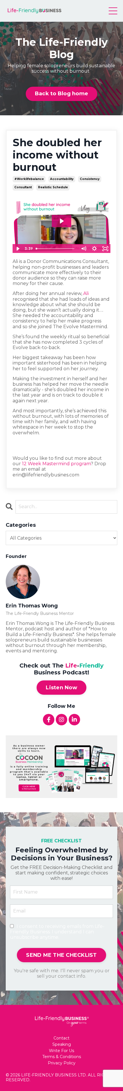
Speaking (61, 1044)
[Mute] (83, 248)
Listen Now (61, 687)
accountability (62, 179)
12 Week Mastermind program (56, 463)
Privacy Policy (62, 1063)
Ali (86, 293)
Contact (61, 1038)
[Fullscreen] (105, 248)
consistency (90, 179)
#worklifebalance (29, 179)
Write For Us (61, 1050)
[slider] (56, 248)
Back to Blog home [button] (61, 93)
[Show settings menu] (94, 248)
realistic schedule (53, 187)
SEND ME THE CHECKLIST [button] (61, 955)
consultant (23, 187)
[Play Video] (17, 248)
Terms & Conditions (61, 1056)
